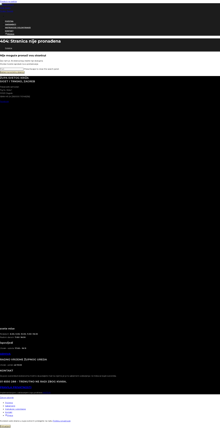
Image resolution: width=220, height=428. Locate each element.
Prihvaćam (5, 426)
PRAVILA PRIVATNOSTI (15, 387)
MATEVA (47, 393)
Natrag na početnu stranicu (12, 72)
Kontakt (8, 412)
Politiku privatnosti (62, 421)
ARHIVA (5, 353)
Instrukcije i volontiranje (15, 409)
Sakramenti (10, 406)
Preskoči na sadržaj (8, 1)
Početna (9, 403)
